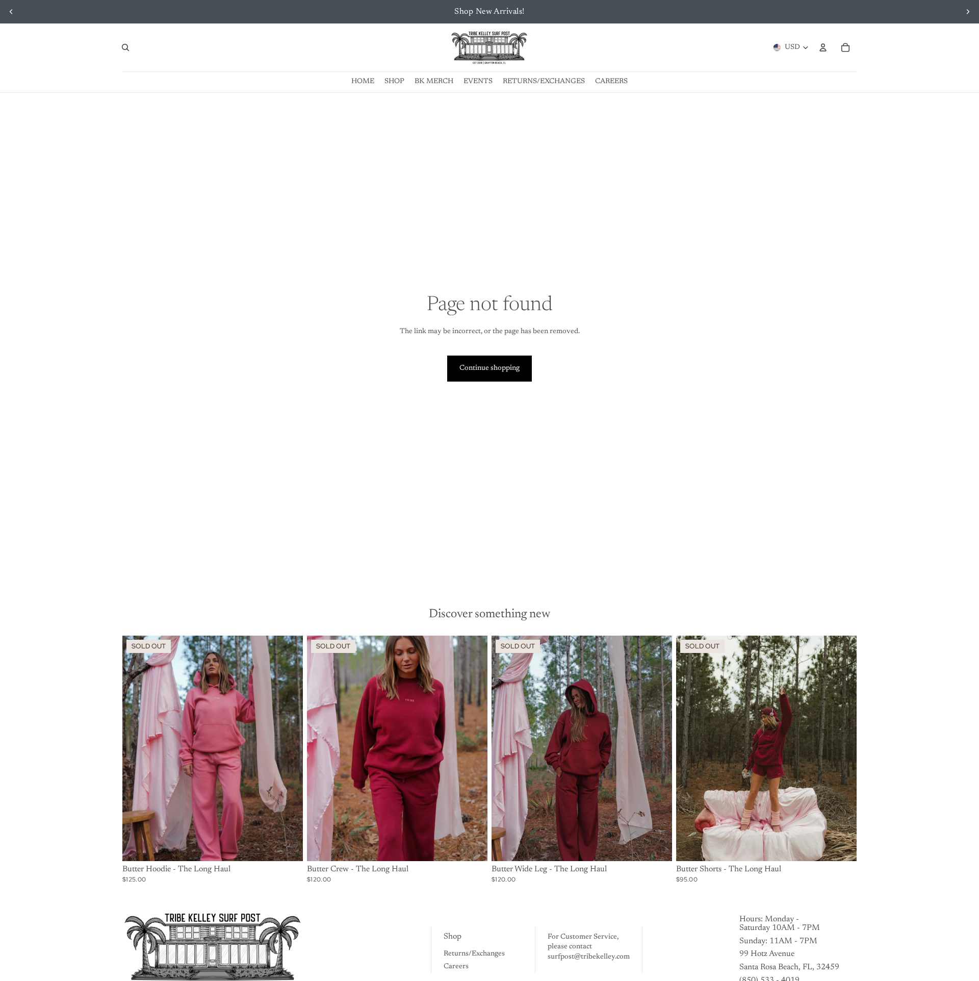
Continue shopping (489, 368)
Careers (456, 966)
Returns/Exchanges (474, 954)
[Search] (125, 47)
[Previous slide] (11, 12)
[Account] (823, 47)
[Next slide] (968, 12)
